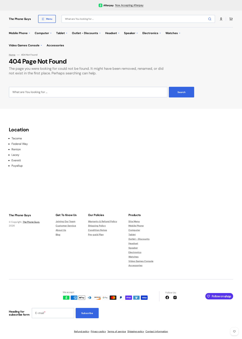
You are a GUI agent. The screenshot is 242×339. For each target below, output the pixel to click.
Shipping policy (135, 331)
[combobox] (138, 19)
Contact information (156, 331)
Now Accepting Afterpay (129, 5)
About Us (61, 230)
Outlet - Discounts (139, 238)
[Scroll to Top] (234, 316)
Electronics (134, 252)
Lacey (15, 155)
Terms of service (116, 331)
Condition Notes (97, 230)
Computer (134, 230)
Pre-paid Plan (96, 234)
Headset (133, 243)
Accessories (135, 265)
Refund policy (81, 331)
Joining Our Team (65, 221)
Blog (58, 234)
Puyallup (17, 166)
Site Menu (134, 221)
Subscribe (87, 313)
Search (181, 92)
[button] (221, 19)
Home (12, 54)
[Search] (210, 19)
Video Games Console (140, 261)
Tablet (132, 234)
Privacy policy (98, 331)
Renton (16, 149)
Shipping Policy (97, 225)
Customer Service (66, 225)
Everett (16, 160)
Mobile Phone (136, 225)
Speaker (133, 247)
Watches (133, 256)
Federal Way (20, 144)
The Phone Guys (31, 221)
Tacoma (17, 138)
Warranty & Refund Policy (102, 221)
